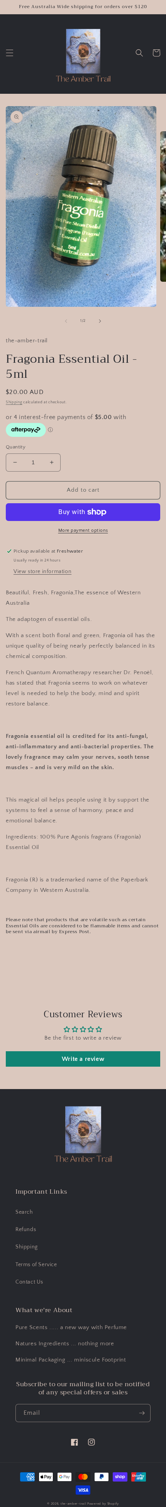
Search (24, 1212)
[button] (9, 52)
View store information (42, 571)
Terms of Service (36, 1265)
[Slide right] (99, 321)
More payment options (83, 530)
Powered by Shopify (103, 1503)
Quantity (15, 447)
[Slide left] (66, 321)
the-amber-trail (73, 1503)
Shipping (14, 402)
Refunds (25, 1229)
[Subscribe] (141, 1413)
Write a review (83, 1058)
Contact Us (29, 1282)
